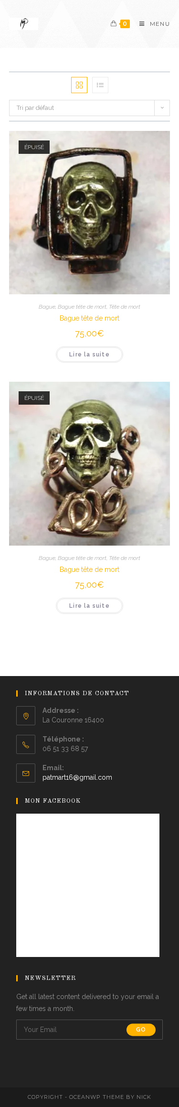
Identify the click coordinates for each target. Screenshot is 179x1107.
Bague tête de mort (82, 306)
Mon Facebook (53, 801)
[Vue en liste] (100, 85)
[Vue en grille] (79, 85)
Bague (47, 306)
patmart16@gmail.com (77, 777)
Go (141, 1029)
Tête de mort (124, 306)
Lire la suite (89, 354)
